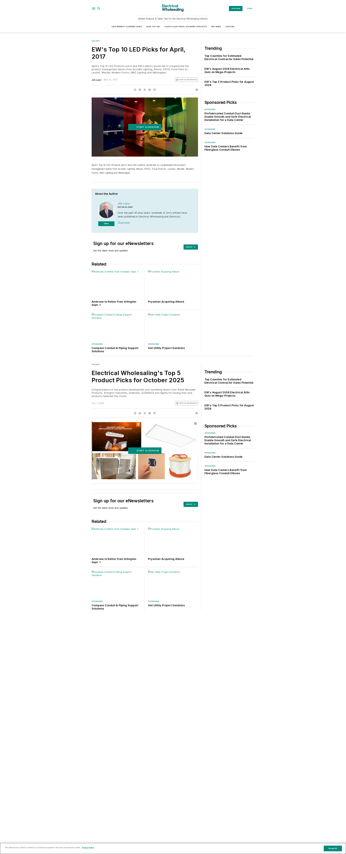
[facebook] (135, 89)
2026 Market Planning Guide (127, 27)
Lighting (230, 27)
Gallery (96, 41)
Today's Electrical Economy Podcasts (185, 27)
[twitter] (144, 89)
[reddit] (149, 89)
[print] (196, 89)
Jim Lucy (96, 79)
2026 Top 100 (153, 27)
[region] (173, 848)
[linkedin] (140, 89)
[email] (154, 89)
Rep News (216, 27)
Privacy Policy (88, 848)
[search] (99, 8)
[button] (94, 8)
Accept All (332, 848)
